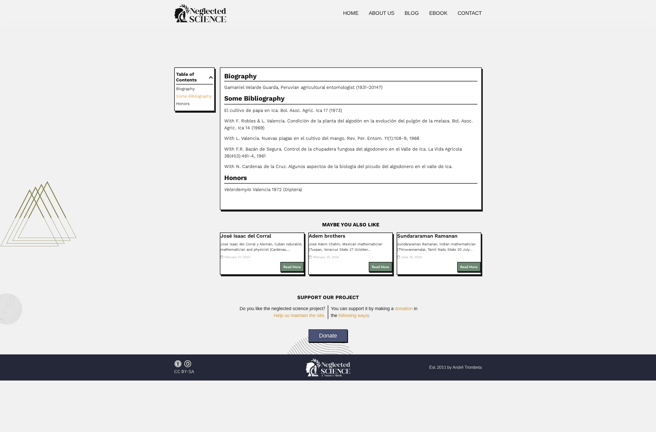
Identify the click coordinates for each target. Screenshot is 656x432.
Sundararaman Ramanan (427, 236)
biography (185, 88)
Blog (412, 13)
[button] (211, 77)
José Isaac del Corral (245, 236)
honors (183, 103)
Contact (470, 13)
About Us (381, 13)
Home (350, 13)
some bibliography (194, 96)
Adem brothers (327, 236)
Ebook (438, 13)
